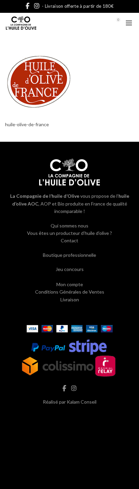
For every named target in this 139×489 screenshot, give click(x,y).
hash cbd (69, 416)
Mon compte (69, 284)
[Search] (99, 23)
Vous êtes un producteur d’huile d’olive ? (69, 233)
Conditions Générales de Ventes (69, 292)
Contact (69, 240)
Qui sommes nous (69, 225)
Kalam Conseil (81, 402)
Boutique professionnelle (69, 255)
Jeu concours (70, 269)
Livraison (69, 299)
